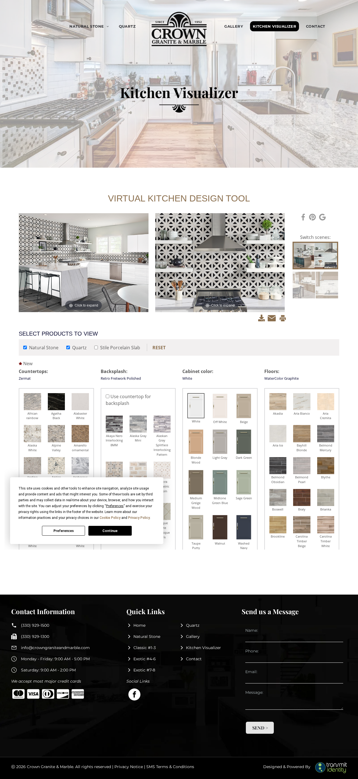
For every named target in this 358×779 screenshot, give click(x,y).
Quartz (192, 625)
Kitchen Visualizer (203, 647)
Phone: (252, 651)
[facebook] (134, 695)
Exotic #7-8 (144, 670)
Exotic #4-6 (144, 658)
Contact (194, 658)
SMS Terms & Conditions (170, 766)
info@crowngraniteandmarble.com (55, 647)
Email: (251, 671)
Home (139, 625)
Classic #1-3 (144, 647)
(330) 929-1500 (35, 625)
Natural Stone (146, 636)
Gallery (193, 636)
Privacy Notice (128, 766)
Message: (254, 692)
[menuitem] (91, 26)
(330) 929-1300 (35, 636)
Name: (251, 630)
